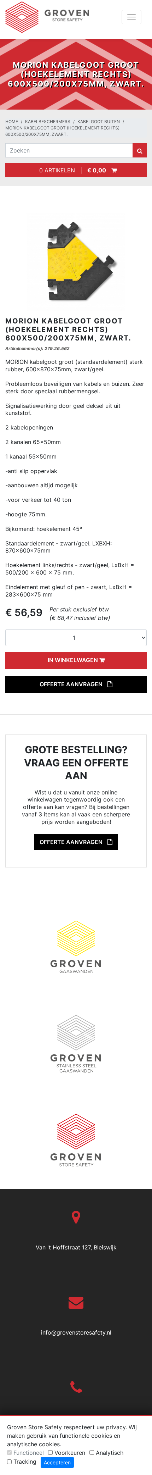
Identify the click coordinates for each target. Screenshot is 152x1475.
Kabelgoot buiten (98, 121)
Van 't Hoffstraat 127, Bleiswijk (76, 1247)
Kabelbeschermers (47, 121)
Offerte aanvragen (72, 684)
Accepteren (57, 1462)
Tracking (24, 1461)
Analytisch (109, 1452)
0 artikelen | (71, 170)
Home (11, 121)
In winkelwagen (73, 660)
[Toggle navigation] (131, 17)
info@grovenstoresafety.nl (76, 1332)
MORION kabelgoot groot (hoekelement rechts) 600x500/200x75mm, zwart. (62, 131)
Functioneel (28, 1452)
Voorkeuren (69, 1452)
